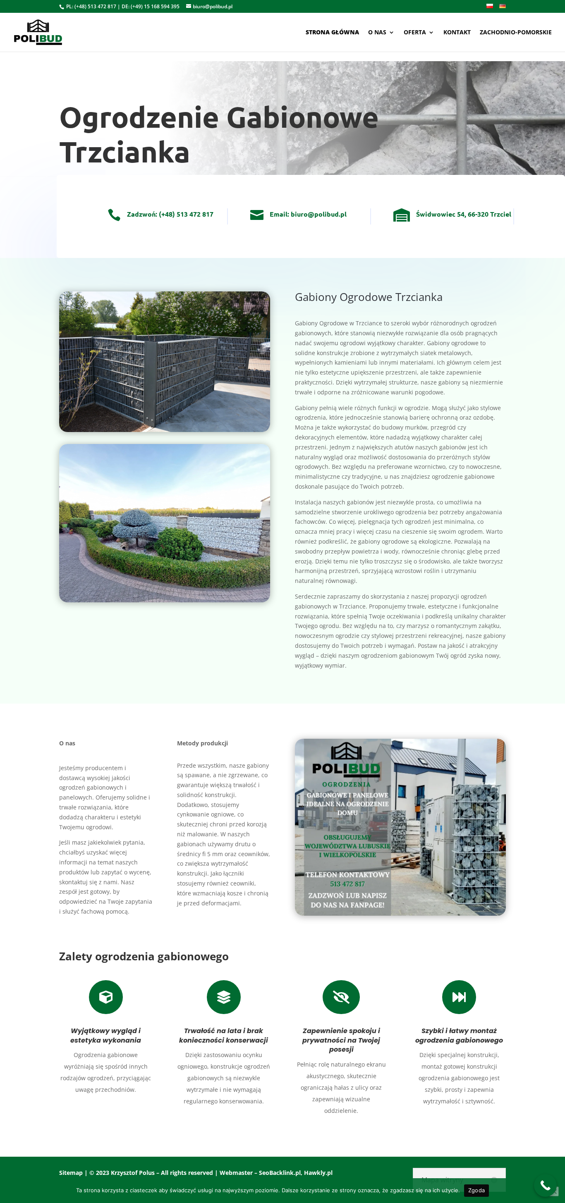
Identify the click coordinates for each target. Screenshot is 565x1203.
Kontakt (457, 32)
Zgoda (476, 1190)
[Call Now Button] (545, 1185)
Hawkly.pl (318, 1173)
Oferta (415, 32)
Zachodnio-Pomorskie (516, 32)
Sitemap (71, 1173)
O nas (377, 32)
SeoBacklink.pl (280, 1173)
